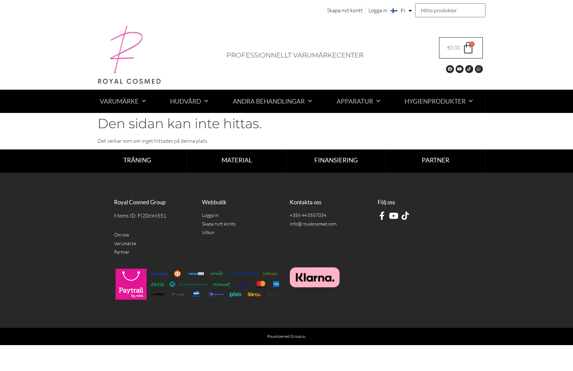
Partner (435, 160)
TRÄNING (137, 160)
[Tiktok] (469, 69)
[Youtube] (460, 69)
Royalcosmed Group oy (286, 336)
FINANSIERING (336, 160)
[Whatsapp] (479, 69)
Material (237, 160)
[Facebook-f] (382, 216)
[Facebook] (450, 69)
